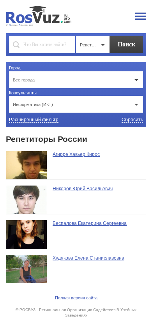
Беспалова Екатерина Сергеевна (90, 223)
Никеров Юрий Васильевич (83, 188)
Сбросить (132, 119)
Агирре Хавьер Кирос (76, 154)
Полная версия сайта (76, 297)
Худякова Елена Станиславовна (88, 258)
